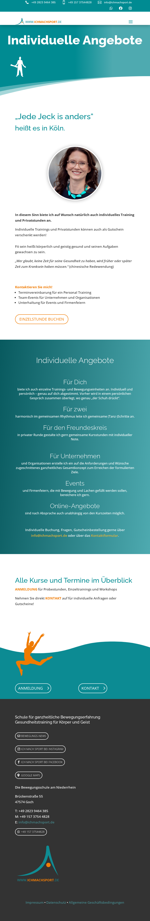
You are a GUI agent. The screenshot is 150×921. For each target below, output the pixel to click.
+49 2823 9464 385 (43, 2)
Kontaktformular (104, 535)
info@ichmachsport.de (118, 2)
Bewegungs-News (33, 736)
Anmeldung (30, 688)
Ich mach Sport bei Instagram (42, 749)
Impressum (35, 902)
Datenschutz (56, 902)
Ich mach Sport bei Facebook (41, 762)
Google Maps (30, 775)
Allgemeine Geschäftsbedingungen (96, 902)
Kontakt (90, 688)
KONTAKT (53, 598)
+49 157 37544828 (80, 2)
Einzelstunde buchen (41, 319)
